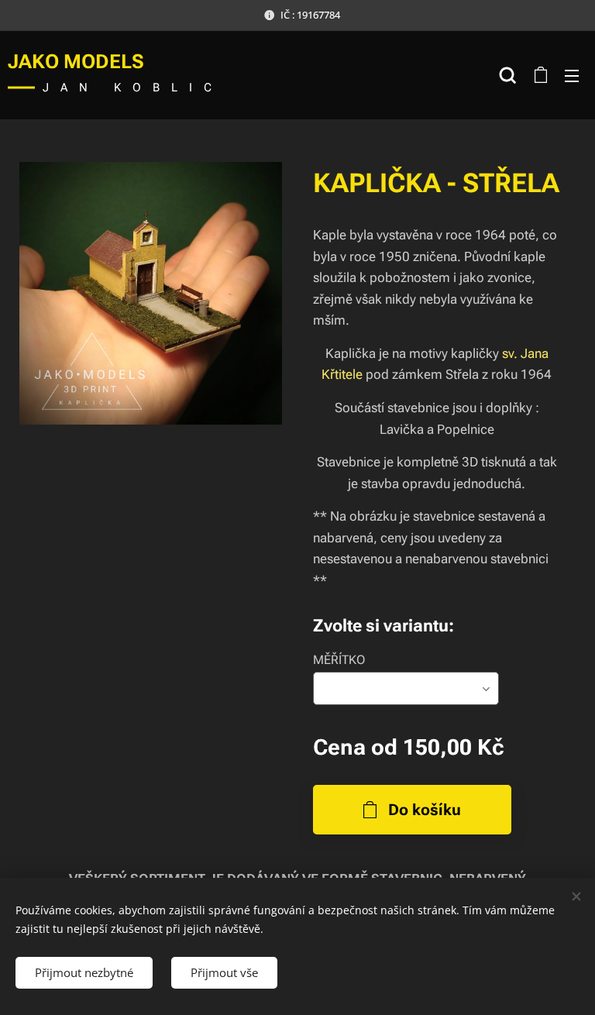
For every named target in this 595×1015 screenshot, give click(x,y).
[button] (507, 75)
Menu (571, 75)
